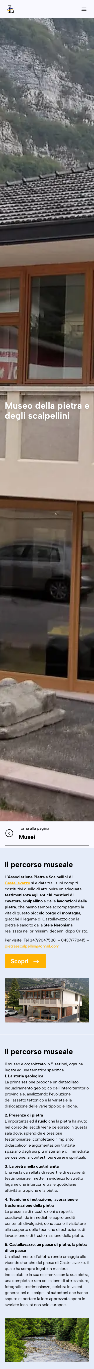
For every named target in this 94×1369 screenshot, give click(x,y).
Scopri (20, 961)
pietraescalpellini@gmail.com (32, 946)
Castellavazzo (17, 883)
